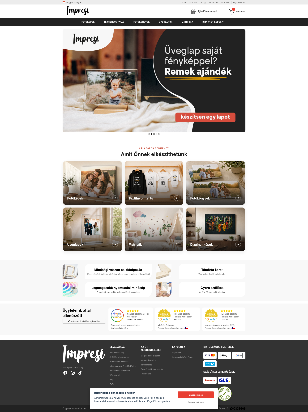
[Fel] (303, 407)
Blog (112, 379)
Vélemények (115, 375)
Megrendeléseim (148, 360)
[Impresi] (78, 10)
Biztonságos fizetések (119, 361)
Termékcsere (146, 364)
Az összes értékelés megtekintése (85, 321)
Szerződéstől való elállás (152, 369)
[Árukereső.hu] (224, 394)
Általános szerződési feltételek (123, 366)
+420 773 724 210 (189, 2)
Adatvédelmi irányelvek (120, 370)
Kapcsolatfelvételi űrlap (182, 357)
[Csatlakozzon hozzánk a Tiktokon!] (80, 373)
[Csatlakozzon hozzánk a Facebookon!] (65, 373)
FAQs (112, 384)
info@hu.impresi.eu (209, 2)
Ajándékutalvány (117, 352)
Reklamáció (146, 373)
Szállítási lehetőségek (119, 357)
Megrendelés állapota (150, 355)
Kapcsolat (176, 352)
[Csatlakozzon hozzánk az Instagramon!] (73, 373)
